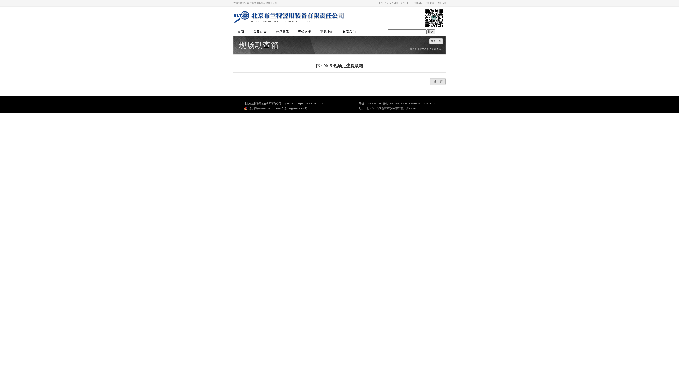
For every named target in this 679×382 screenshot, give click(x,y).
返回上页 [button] (436, 41)
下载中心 (327, 32)
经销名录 (304, 32)
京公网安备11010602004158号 (266, 108)
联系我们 (349, 32)
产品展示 (282, 32)
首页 (241, 32)
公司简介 (260, 32)
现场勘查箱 (258, 45)
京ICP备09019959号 (295, 108)
